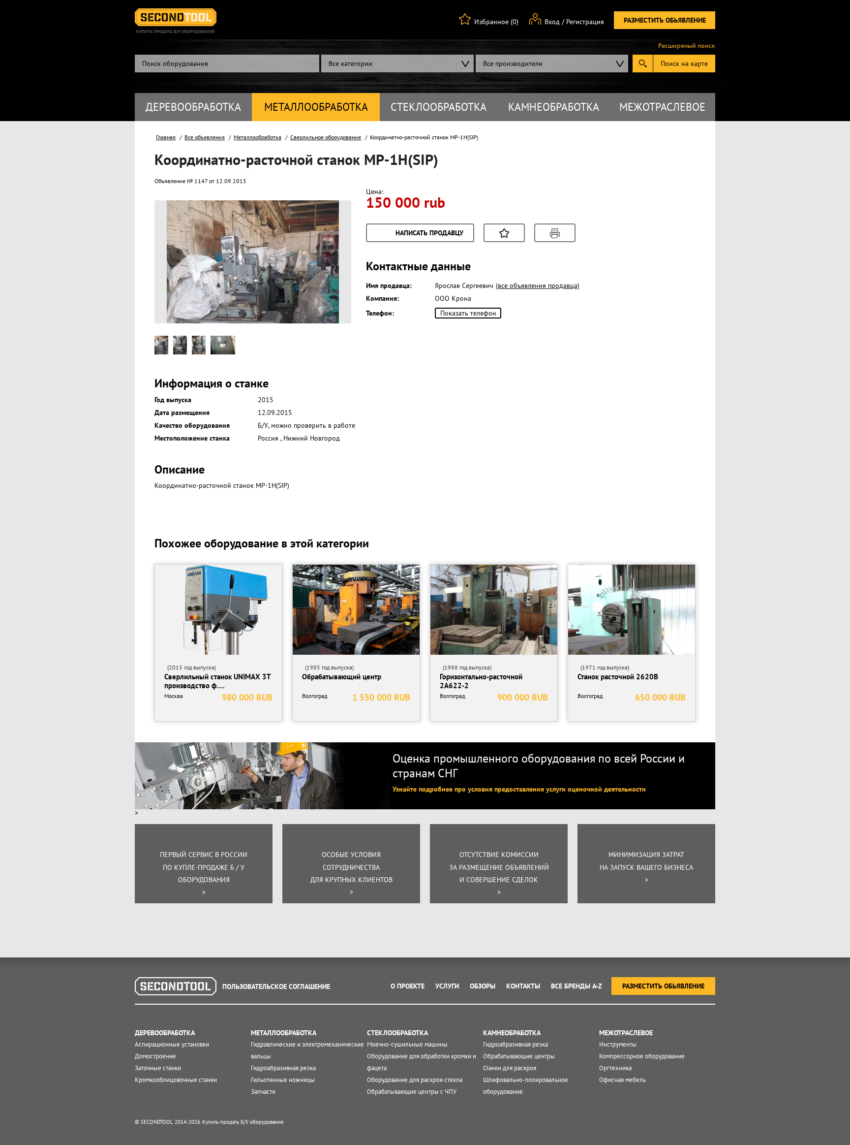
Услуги (447, 986)
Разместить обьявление (665, 20)
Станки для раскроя (509, 1068)
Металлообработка (316, 107)
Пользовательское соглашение (276, 986)
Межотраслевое (662, 107)
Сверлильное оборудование (325, 137)
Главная (166, 137)
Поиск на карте (684, 63)
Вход (552, 21)
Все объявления (204, 137)
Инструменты (618, 1044)
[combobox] (397, 63)
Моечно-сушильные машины (407, 1044)
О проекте (408, 986)
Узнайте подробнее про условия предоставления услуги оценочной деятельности (519, 789)
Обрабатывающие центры (519, 1056)
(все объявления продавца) (537, 285)
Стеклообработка (438, 107)
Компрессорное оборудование (642, 1056)
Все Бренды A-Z (576, 986)
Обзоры (482, 986)
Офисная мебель (622, 1080)
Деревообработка (193, 107)
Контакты (523, 986)
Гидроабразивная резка (283, 1068)
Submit (643, 63)
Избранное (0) (496, 21)
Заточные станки (158, 1068)
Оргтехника (615, 1068)
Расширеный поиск (686, 46)
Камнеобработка (553, 107)
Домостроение (155, 1056)
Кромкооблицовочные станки (176, 1080)
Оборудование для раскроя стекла (414, 1080)
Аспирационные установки (172, 1044)
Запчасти (263, 1091)
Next (326, 278)
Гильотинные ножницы (283, 1080)
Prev (179, 278)
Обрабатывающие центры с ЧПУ (411, 1091)
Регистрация (585, 21)
